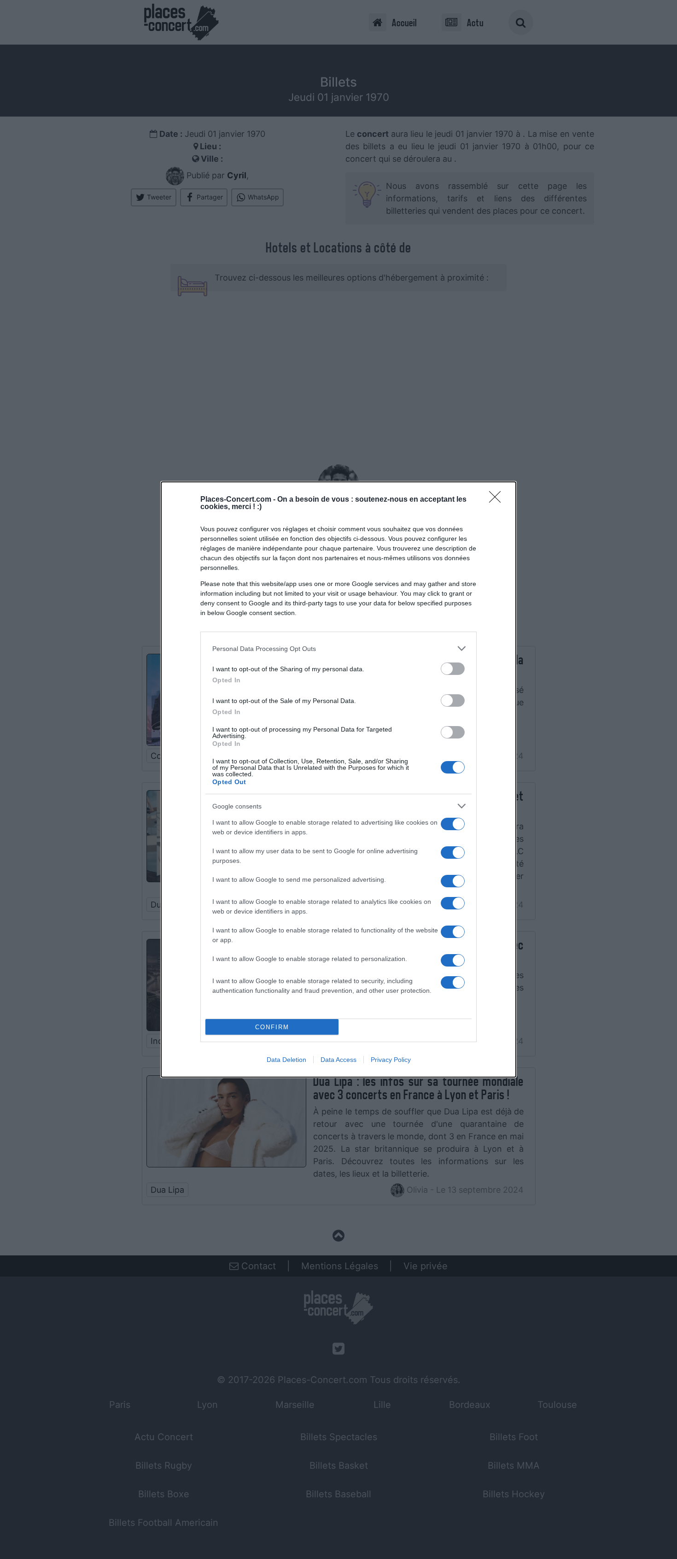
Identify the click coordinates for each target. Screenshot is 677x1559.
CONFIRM (272, 1027)
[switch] (453, 668)
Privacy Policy (391, 1059)
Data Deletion (286, 1059)
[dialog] (338, 779)
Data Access (338, 1059)
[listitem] (338, 648)
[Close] (498, 500)
